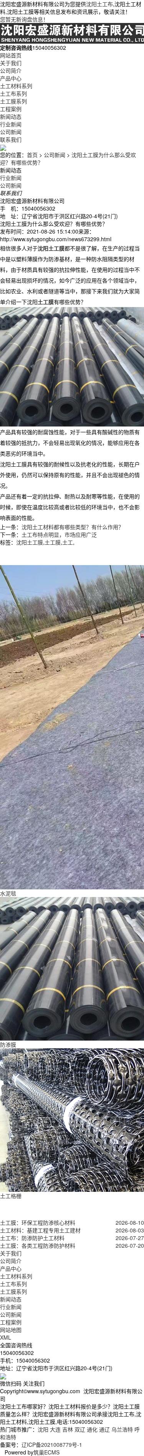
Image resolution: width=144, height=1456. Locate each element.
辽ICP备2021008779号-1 (52, 1444)
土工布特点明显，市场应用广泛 (59, 534)
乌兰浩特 (122, 1429)
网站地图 (11, 1329)
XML (5, 1337)
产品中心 (11, 78)
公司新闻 (11, 132)
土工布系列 (13, 93)
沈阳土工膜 (29, 542)
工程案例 (11, 109)
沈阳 (43, 1429)
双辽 (79, 1429)
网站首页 (11, 55)
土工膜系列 (13, 101)
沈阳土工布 (99, 4)
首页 (32, 155)
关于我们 (11, 63)
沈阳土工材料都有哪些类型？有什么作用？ (73, 527)
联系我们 (11, 139)
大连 (55, 1429)
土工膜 (53, 542)
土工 (67, 542)
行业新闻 (11, 124)
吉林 (67, 1429)
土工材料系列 (16, 86)
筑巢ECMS (46, 1452)
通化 (92, 1429)
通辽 (104, 1429)
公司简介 (11, 70)
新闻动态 (11, 116)
